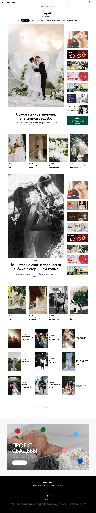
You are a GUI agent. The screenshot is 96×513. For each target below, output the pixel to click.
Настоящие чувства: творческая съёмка (81, 386)
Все (42, 6)
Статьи (46, 6)
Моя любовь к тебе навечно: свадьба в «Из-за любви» (81, 338)
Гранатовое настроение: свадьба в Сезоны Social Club (27, 386)
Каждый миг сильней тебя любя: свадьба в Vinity (54, 386)
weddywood (48, 482)
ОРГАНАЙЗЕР (54, 2)
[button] (94, 2)
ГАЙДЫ (68, 2)
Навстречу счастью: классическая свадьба (17, 318)
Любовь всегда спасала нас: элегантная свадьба (56, 318)
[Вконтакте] (48, 496)
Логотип (62, 490)
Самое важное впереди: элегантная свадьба (36, 116)
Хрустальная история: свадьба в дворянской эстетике (78, 166)
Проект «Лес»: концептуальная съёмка (78, 318)
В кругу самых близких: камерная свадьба (37, 166)
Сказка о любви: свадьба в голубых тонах (35, 318)
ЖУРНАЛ (62, 2)
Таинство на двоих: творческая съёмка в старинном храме (36, 266)
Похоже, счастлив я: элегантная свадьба (54, 338)
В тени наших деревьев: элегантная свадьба (55, 166)
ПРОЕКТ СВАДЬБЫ (31, 2)
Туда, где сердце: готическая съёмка (27, 362)
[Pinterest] (52, 496)
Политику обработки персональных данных (63, 503)
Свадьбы (53, 6)
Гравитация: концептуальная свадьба (53, 362)
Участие (40, 490)
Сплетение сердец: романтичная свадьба (16, 166)
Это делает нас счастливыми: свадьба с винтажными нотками (28, 338)
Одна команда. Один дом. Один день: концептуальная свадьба (82, 362)
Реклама (34, 490)
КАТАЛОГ (40, 2)
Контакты (55, 490)
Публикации (47, 490)
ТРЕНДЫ (47, 2)
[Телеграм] (44, 496)
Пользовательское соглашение (46, 503)
